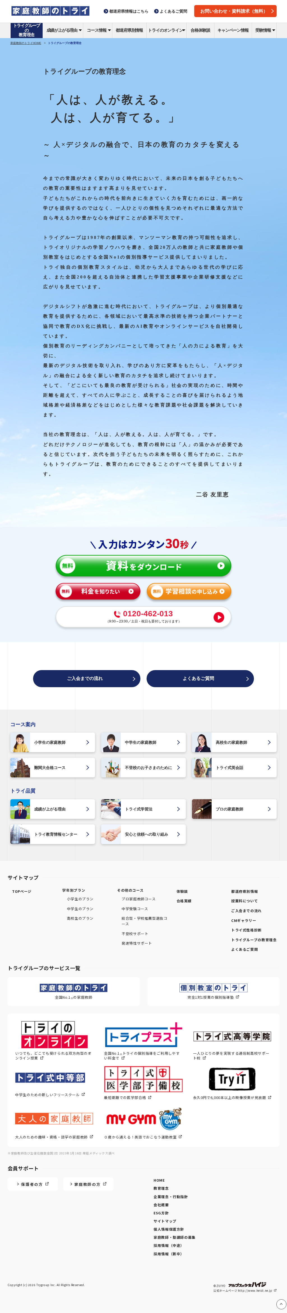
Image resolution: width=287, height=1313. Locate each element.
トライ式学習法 (138, 809)
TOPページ (22, 891)
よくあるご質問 (198, 678)
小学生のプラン (80, 898)
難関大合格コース (50, 767)
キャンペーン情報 (232, 30)
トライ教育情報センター (55, 834)
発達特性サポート (137, 943)
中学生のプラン (80, 908)
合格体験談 (200, 30)
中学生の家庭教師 (140, 742)
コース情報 (96, 30)
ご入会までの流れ (85, 678)
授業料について (244, 900)
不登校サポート (135, 933)
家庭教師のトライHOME (25, 43)
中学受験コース (135, 908)
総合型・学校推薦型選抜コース (145, 920)
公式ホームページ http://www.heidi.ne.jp (243, 1290)
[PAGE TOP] (281, 1304)
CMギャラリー (243, 920)
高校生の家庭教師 (231, 742)
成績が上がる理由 (62, 30)
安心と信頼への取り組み (146, 834)
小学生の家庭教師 (50, 742)
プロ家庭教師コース (139, 898)
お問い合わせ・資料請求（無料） (234, 11)
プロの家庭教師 (229, 809)
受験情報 (263, 30)
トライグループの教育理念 (26, 30)
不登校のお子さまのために (148, 767)
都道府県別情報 (129, 30)
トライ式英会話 (229, 767)
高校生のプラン (80, 918)
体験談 (182, 891)
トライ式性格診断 (246, 930)
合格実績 (184, 900)
